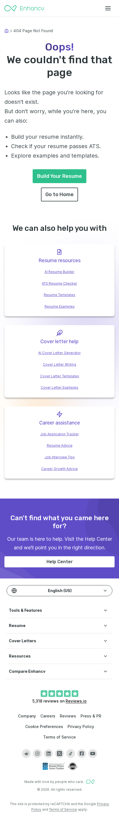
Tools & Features (25, 610)
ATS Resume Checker (59, 283)
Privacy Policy (81, 726)
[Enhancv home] (24, 8)
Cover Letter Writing (59, 364)
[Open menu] (108, 8)
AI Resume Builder (59, 272)
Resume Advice (60, 445)
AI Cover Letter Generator (59, 353)
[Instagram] (37, 753)
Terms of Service (59, 737)
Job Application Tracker (59, 434)
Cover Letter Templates (59, 376)
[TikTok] (70, 753)
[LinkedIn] (48, 753)
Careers (47, 716)
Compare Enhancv (27, 671)
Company (27, 716)
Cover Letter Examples (59, 387)
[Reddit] (26, 753)
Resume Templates (59, 295)
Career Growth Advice (59, 469)
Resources (20, 656)
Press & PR (91, 716)
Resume (17, 625)
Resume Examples (60, 306)
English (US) (60, 590)
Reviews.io (76, 701)
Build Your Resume (59, 176)
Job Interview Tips (60, 457)
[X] (59, 753)
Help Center (59, 561)
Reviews (68, 716)
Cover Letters (22, 640)
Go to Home (59, 194)
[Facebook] (81, 753)
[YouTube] (92, 753)
